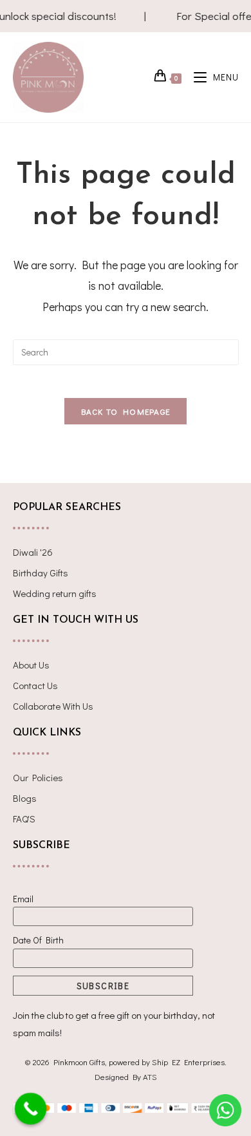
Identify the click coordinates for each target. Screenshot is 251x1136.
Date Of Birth (38, 940)
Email (23, 899)
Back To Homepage (126, 411)
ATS (150, 1076)
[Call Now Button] (31, 1109)
